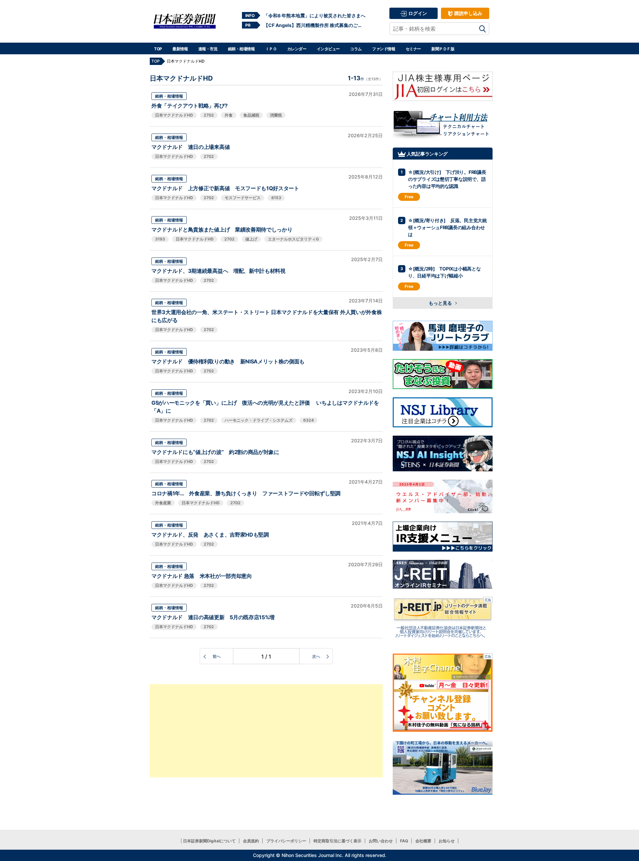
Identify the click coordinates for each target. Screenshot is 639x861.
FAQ (404, 840)
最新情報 (180, 48)
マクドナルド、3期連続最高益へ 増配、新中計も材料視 (218, 270)
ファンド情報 (383, 48)
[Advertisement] (266, 730)
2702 (209, 115)
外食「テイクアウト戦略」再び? (189, 105)
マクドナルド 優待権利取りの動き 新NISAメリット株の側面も (228, 361)
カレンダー (297, 48)
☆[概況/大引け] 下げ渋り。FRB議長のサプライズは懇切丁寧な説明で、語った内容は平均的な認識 (447, 179)
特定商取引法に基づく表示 (337, 840)
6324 (308, 420)
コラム (356, 48)
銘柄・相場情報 (241, 48)
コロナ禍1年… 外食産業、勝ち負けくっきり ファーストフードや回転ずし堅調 (245, 493)
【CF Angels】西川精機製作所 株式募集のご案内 (314, 25)
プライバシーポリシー (286, 840)
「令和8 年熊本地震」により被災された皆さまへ (314, 15)
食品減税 (251, 115)
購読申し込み (467, 13)
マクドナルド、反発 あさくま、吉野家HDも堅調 (210, 534)
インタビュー (328, 48)
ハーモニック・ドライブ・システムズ (259, 420)
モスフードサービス (243, 197)
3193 (160, 238)
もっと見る (441, 303)
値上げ (251, 238)
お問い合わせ (381, 840)
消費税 (276, 115)
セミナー (413, 48)
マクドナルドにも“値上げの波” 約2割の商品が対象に (215, 452)
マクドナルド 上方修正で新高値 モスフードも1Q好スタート (225, 188)
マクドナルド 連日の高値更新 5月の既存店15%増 (213, 617)
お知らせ (447, 840)
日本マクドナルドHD (174, 115)
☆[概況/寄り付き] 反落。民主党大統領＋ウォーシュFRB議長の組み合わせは (447, 227)
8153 (276, 197)
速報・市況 (208, 48)
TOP (158, 48)
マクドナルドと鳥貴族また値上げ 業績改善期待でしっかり (221, 229)
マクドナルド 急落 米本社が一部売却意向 (201, 576)
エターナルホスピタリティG (293, 238)
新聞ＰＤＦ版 (442, 48)
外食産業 (163, 502)
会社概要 (423, 840)
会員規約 (251, 840)
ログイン (417, 13)
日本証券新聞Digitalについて (209, 840)
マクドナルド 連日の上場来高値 (190, 147)
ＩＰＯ (271, 48)
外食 (229, 115)
